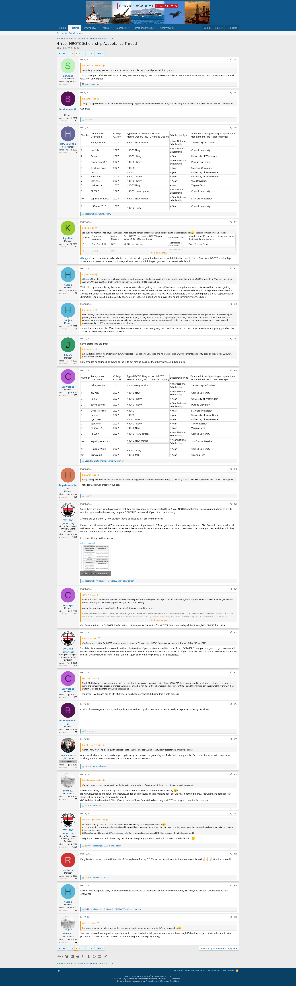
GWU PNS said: (89, 595)
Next (99, 53)
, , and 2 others (102, 846)
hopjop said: (88, 227)
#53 (235, 672)
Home (62, 27)
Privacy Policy (151, 981)
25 (92, 53)
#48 (235, 370)
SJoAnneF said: (89, 98)
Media (106, 27)
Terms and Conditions (170, 981)
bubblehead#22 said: (91, 65)
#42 (235, 92)
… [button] (87, 53)
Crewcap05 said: (89, 638)
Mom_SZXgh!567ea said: (93, 819)
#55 (235, 739)
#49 (235, 469)
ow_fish (63, 48)
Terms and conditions (195, 970)
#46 (235, 304)
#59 (235, 885)
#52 (235, 632)
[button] (98, 28)
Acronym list (166, 27)
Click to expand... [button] (159, 252)
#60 (235, 917)
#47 (235, 338)
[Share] (231, 59)
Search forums (75, 33)
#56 (235, 774)
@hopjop (85, 258)
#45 (235, 268)
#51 (235, 589)
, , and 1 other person (109, 581)
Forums (74, 27)
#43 (235, 127)
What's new (90, 27)
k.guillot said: (88, 274)
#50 (235, 504)
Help (224, 970)
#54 (235, 704)
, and (104, 461)
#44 (235, 222)
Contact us (178, 970)
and (97, 214)
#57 (235, 813)
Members (121, 27)
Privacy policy (213, 970)
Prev (63, 53)
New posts (62, 33)
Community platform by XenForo (148, 976)
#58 (235, 853)
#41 (235, 59)
